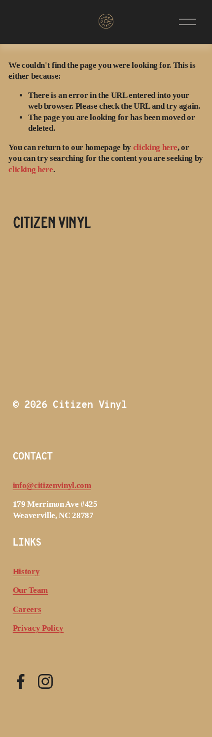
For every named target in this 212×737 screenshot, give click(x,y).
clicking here (155, 147)
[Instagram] (45, 681)
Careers (27, 609)
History (26, 571)
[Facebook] (21, 681)
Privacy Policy (38, 628)
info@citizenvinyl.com (52, 485)
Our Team (30, 590)
